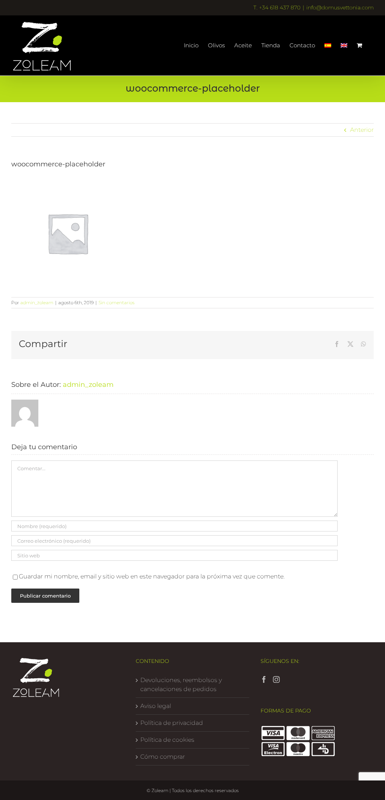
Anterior (362, 129)
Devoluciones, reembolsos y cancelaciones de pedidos (181, 684)
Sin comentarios (117, 302)
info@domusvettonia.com (340, 7)
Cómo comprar (162, 756)
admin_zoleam (36, 302)
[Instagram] (276, 679)
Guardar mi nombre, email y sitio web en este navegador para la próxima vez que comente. (152, 576)
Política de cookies (167, 739)
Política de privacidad (171, 722)
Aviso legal (155, 705)
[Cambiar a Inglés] (344, 45)
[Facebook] (264, 679)
